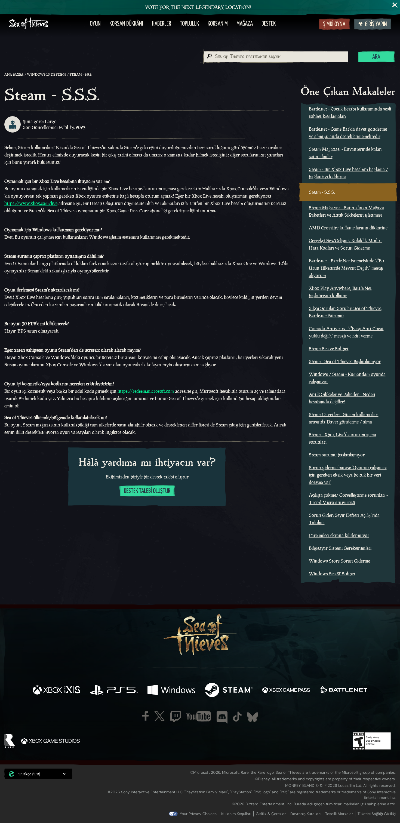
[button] (38, 774)
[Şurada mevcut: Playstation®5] (114, 690)
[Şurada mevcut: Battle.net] (343, 690)
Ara (376, 57)
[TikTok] (237, 717)
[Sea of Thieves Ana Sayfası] (30, 23)
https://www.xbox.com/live (30, 203)
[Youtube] (199, 716)
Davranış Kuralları (305, 813)
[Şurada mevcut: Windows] (171, 690)
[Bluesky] (253, 717)
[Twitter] (159, 716)
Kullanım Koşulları (236, 813)
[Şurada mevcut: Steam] (228, 690)
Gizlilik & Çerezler (271, 813)
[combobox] (275, 56)
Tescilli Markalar (339, 813)
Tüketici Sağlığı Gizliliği (377, 813)
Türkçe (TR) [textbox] (29, 773)
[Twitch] (175, 717)
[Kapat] (395, 5)
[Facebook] (145, 716)
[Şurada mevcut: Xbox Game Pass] (286, 690)
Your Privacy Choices (198, 813)
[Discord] (222, 717)
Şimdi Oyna (334, 24)
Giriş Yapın (376, 24)
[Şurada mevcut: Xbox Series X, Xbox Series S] (56, 690)
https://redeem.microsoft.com (146, 391)
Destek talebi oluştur (147, 491)
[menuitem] (95, 24)
